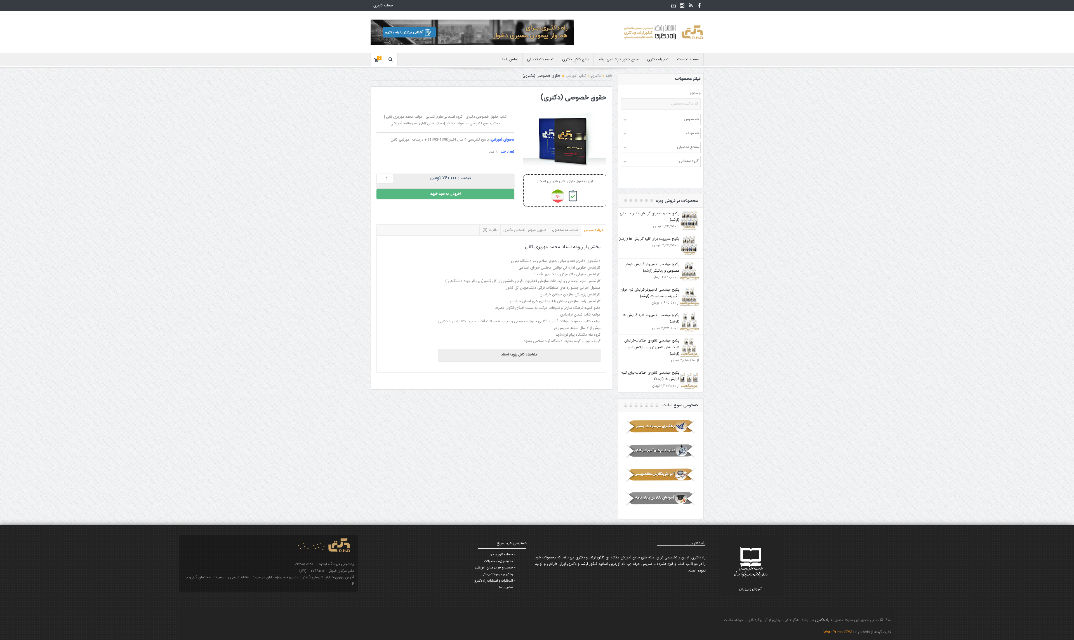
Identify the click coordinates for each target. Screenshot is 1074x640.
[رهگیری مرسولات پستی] (661, 427)
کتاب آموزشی (576, 76)
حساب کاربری (383, 6)
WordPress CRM (838, 632)
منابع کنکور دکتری (575, 59)
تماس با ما (510, 59)
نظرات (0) (490, 230)
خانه (609, 76)
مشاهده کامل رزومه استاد (519, 355)
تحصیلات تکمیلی (540, 59)
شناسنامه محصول (565, 230)
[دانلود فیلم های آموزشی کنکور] (661, 451)
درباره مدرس (593, 230)
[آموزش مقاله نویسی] (661, 475)
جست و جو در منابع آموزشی (494, 567)
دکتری (596, 76)
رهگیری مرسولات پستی (497, 574)
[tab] (593, 230)
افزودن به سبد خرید (445, 194)
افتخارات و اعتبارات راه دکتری (493, 581)
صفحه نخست (688, 59)
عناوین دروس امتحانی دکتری (524, 230)
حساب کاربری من (501, 554)
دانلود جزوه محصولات (498, 561)
